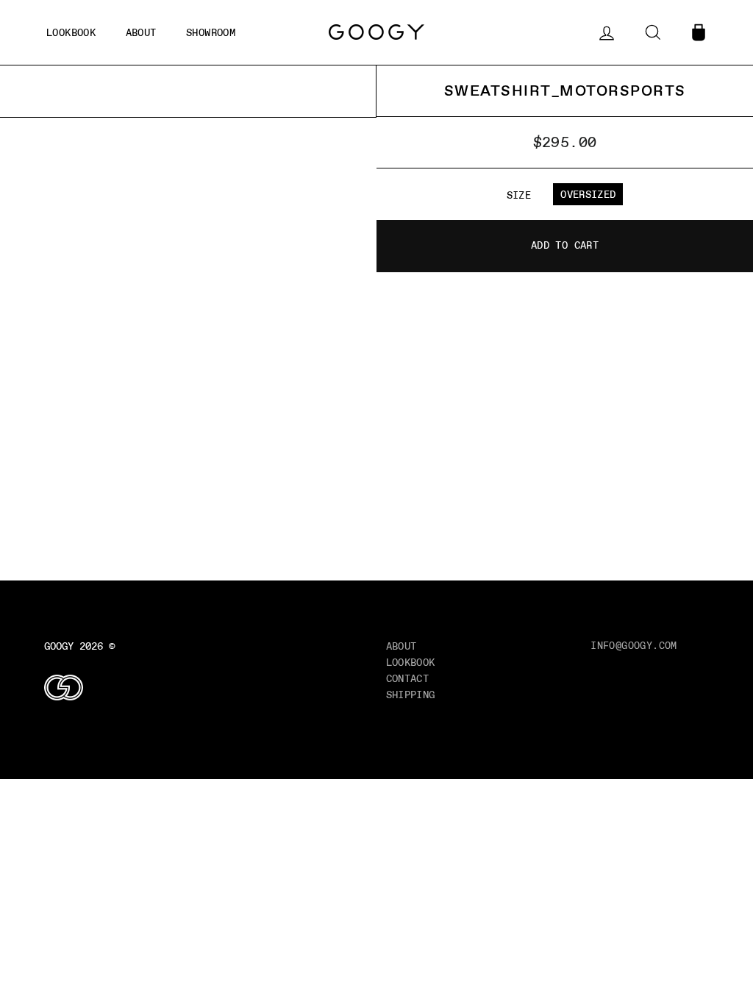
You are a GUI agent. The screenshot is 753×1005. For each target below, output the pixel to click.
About (401, 646)
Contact (407, 678)
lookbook (71, 32)
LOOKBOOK (410, 662)
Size (519, 195)
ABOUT (141, 32)
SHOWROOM (210, 32)
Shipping (410, 694)
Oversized (587, 194)
